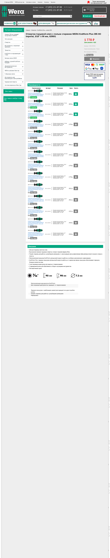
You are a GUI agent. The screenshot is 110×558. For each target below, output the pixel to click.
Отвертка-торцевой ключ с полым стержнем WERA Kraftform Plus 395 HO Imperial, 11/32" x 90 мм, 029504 (36, 200)
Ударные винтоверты (11, 82)
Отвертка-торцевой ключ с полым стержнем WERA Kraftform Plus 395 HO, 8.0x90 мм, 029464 (36, 145)
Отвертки (7, 42)
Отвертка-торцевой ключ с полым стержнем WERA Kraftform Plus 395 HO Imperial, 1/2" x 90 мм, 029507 (36, 234)
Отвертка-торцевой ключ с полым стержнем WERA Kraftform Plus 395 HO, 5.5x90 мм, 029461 (36, 135)
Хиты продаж (8, 39)
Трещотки (7, 50)
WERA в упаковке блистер (12, 70)
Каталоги (40, 2)
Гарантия (53, 2)
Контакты (46, 2)
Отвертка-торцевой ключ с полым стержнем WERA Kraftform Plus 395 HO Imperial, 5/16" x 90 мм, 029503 (36, 188)
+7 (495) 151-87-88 (53, 7)
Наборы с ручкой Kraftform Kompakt (12, 62)
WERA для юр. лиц (19, 2)
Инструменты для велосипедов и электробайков (13, 77)
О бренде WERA (8, 2)
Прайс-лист (88, 16)
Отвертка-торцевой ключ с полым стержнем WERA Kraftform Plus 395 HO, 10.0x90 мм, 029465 (36, 155)
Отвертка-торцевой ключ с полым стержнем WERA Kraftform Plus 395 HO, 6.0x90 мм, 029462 (36, 94)
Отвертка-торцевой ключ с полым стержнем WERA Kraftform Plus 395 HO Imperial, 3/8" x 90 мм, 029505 (36, 211)
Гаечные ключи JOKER (11, 58)
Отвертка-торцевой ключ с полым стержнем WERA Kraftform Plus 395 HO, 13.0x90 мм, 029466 (36, 114)
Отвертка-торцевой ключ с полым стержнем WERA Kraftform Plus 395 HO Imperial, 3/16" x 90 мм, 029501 (36, 165)
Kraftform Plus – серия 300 (44, 30)
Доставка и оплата (31, 2)
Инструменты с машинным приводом (12, 46)
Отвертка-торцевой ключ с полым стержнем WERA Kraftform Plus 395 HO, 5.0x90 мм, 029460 (36, 125)
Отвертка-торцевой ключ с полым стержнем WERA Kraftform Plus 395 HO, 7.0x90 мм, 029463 (36, 104)
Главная (28, 30)
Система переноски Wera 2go (13, 85)
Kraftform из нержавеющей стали (12, 54)
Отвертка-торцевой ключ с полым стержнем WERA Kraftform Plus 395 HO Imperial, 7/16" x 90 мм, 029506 (36, 223)
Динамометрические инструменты (11, 66)
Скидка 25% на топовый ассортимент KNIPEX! (11, 35)
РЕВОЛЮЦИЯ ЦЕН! (99, 16)
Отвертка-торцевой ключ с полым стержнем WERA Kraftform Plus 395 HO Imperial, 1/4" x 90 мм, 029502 (36, 177)
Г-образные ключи (10, 74)
